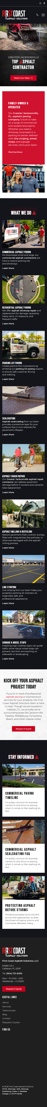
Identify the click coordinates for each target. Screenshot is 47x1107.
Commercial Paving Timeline (19, 795)
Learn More (9, 268)
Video (14, 1091)
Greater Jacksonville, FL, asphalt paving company (23, 116)
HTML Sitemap (8, 1089)
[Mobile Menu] (43, 15)
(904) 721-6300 (14, 973)
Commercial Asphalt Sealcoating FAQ (21, 851)
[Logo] (15, 15)
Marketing (6, 1091)
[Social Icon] (44, 3)
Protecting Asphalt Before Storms (20, 907)
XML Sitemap (23, 1089)
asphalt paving (14, 697)
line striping (21, 138)
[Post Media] (23, 776)
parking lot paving (25, 369)
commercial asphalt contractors (19, 258)
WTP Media (17, 1094)
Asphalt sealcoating (12, 421)
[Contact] (37, 15)
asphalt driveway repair (24, 310)
